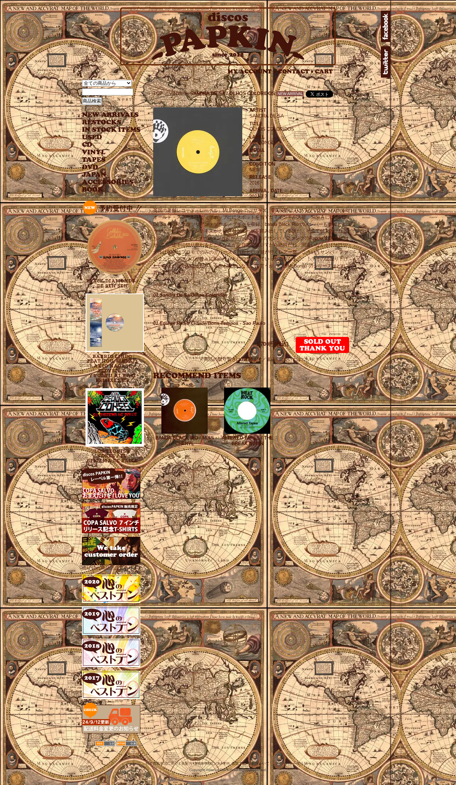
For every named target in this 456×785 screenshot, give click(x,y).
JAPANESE (106, 174)
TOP (158, 93)
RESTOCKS (106, 122)
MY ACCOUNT (252, 71)
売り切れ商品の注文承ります (112, 568)
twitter (385, 62)
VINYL (94, 152)
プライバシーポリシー (293, 763)
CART (324, 71)
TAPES (94, 159)
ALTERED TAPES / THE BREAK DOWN (247, 440)
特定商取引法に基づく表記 (167, 763)
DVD (90, 167)
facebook (385, 26)
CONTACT (296, 71)
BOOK (93, 189)
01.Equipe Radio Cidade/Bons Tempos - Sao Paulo (209, 323)
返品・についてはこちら (290, 359)
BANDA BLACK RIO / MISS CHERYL (184, 440)
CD (87, 144)
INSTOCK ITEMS (111, 129)
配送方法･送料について (250, 763)
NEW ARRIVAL (110, 115)
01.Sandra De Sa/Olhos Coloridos (190, 295)
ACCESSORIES (108, 182)
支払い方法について (210, 763)
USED (106, 137)
